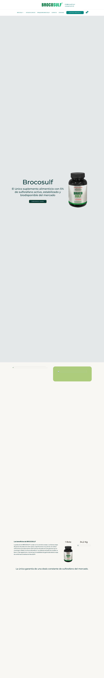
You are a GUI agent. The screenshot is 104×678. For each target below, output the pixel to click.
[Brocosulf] (52, 4)
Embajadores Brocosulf (43, 12)
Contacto (54, 12)
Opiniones (61, 12)
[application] (23, 12)
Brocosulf (20, 12)
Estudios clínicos (30, 12)
